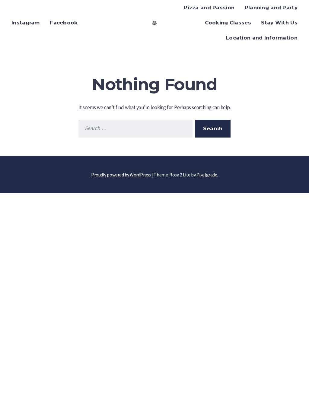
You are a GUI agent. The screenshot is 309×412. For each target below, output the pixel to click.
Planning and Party (271, 8)
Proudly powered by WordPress (121, 175)
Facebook (64, 23)
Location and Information (262, 38)
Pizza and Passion (209, 8)
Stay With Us (279, 23)
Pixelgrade (206, 175)
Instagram (25, 23)
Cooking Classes (228, 23)
